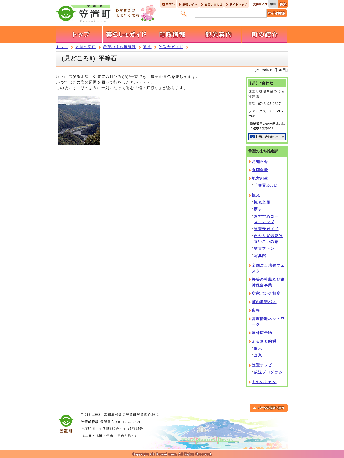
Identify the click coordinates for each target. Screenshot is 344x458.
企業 (258, 355)
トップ (62, 47)
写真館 (260, 256)
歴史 (258, 209)
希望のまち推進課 (119, 47)
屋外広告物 (262, 333)
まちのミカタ (264, 382)
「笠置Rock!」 (268, 185)
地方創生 (260, 178)
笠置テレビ (262, 365)
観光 (147, 47)
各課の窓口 (85, 47)
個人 (258, 348)
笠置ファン (264, 249)
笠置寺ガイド (171, 47)
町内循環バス (264, 302)
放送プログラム (268, 372)
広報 (256, 310)
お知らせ (260, 162)
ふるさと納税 (264, 341)
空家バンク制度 (266, 293)
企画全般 (260, 170)
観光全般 (262, 202)
